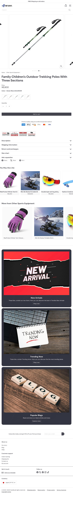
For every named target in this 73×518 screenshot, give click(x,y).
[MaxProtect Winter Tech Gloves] (9, 180)
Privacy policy (51, 490)
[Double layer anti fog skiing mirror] (50, 180)
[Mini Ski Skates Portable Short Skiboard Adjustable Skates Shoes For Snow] (30, 180)
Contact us (5, 461)
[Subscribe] (62, 434)
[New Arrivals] (36, 273)
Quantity (4, 103)
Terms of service (61, 490)
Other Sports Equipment (13, 72)
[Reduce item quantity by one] (3, 106)
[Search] (69, 10)
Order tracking (6, 456)
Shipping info (5, 459)
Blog (3, 447)
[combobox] (36, 10)
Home (3, 72)
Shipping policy (31, 490)
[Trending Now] (36, 332)
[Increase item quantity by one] (9, 106)
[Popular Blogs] (36, 391)
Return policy (41, 490)
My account (5, 463)
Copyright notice (6, 492)
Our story (4, 445)
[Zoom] (61, 66)
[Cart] (66, 5)
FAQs (3, 449)
